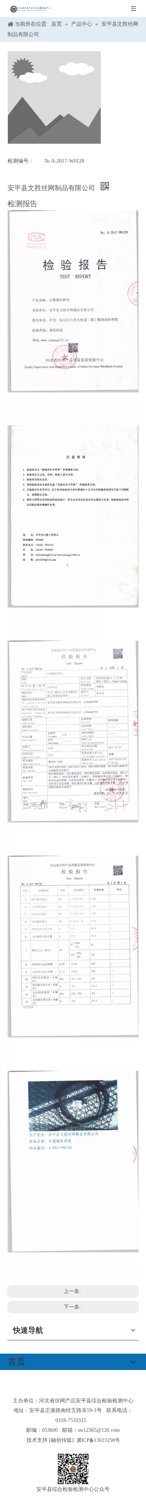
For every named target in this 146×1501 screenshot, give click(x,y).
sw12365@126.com (99, 1430)
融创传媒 (61, 1440)
